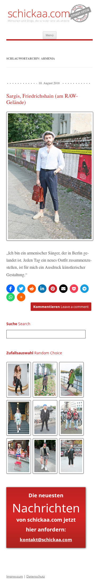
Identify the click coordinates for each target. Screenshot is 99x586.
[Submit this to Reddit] (31, 288)
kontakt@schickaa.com (46, 539)
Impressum (14, 576)
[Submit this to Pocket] (74, 288)
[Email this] (63, 288)
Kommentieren (61, 306)
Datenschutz (35, 576)
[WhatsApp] (10, 297)
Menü (50, 35)
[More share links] (21, 297)
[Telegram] (84, 288)
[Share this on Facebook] (10, 288)
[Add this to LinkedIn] (42, 288)
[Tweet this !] (21, 288)
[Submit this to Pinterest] (53, 288)
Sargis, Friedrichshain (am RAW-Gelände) (42, 99)
